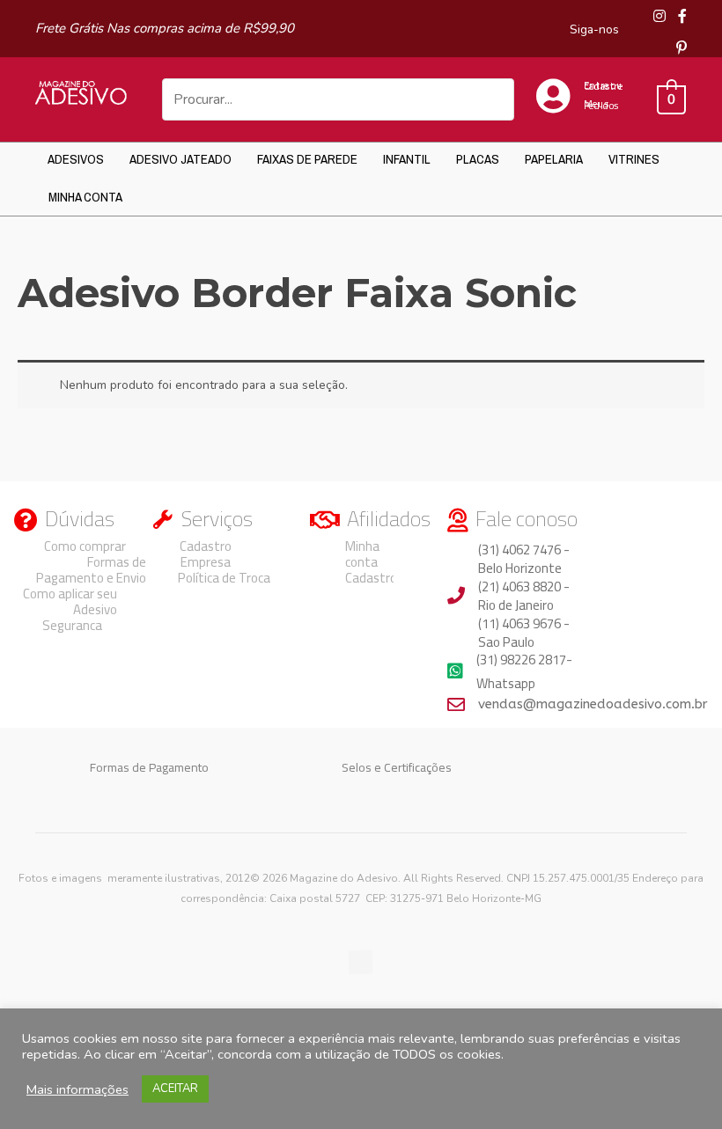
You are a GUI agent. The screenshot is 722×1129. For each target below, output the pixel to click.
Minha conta (85, 196)
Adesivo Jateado (180, 159)
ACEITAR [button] (175, 1088)
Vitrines (633, 159)
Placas (477, 159)
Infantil (407, 159)
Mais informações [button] (77, 1089)
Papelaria (554, 159)
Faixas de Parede (307, 159)
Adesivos (76, 159)
